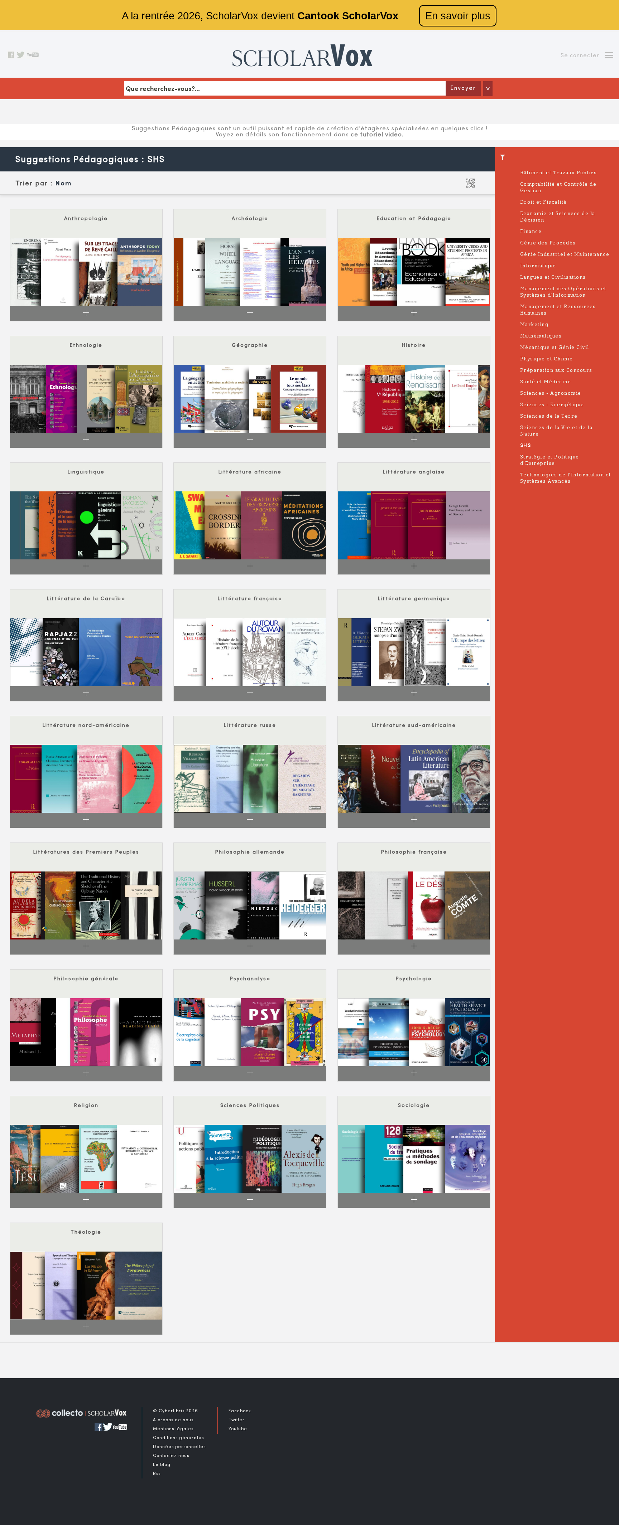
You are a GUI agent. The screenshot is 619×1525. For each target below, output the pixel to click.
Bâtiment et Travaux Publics (558, 173)
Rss (156, 1474)
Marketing (534, 324)
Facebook (240, 1411)
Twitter (237, 1420)
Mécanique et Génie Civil (554, 347)
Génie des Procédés (548, 243)
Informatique (538, 266)
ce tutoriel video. (377, 135)
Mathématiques (541, 336)
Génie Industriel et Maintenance (565, 254)
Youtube (238, 1429)
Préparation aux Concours (556, 370)
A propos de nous (173, 1420)
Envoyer (463, 88)
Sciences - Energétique (552, 405)
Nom (63, 184)
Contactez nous (171, 1456)
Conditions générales (178, 1438)
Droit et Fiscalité (543, 202)
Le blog (162, 1465)
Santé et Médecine (545, 382)
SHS (525, 445)
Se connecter (580, 56)
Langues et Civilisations (553, 277)
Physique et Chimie (546, 359)
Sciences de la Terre (549, 416)
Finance (531, 231)
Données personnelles (179, 1447)
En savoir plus (457, 15)
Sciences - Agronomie (550, 393)
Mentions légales (173, 1429)
